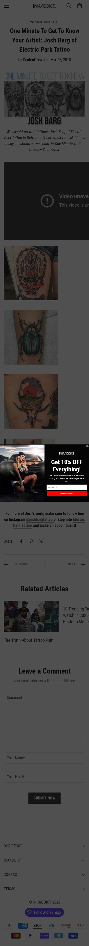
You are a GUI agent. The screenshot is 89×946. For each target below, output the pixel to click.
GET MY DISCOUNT (67, 493)
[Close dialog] (87, 446)
